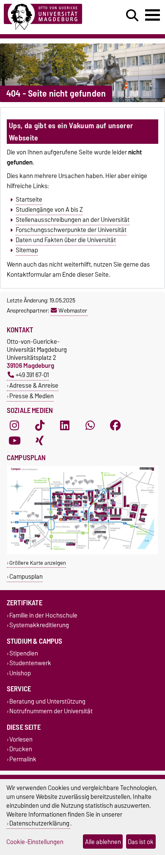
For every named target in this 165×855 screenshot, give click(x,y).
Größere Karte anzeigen (37, 562)
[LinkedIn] (64, 425)
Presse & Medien (31, 396)
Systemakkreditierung (39, 625)
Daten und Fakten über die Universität (66, 240)
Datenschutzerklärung (39, 823)
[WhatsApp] (90, 425)
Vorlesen (21, 739)
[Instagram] (14, 425)
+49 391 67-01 (32, 375)
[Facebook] (115, 425)
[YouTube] (14, 440)
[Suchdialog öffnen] (132, 15)
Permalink (22, 759)
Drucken (20, 749)
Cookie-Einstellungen (34, 841)
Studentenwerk (30, 663)
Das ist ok (141, 841)
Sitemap (27, 250)
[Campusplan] (82, 552)
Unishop (20, 673)
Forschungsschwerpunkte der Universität (71, 230)
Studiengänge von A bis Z (49, 210)
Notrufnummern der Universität (51, 711)
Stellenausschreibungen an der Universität (72, 220)
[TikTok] (39, 425)
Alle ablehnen (103, 841)
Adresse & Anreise (33, 385)
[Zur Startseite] (50, 17)
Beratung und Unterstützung (47, 701)
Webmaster (72, 310)
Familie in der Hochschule (43, 615)
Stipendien (23, 653)
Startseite (29, 199)
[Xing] (39, 440)
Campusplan (26, 576)
